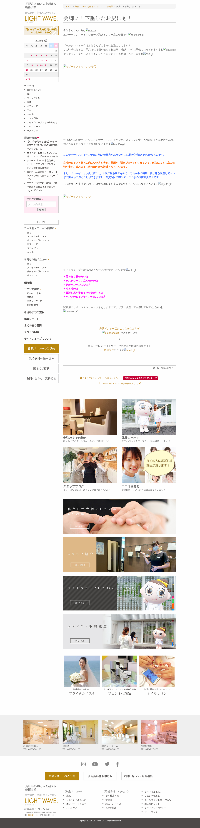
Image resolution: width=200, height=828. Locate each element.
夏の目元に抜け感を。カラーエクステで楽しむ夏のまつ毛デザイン (42, 175)
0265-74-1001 (74, 749)
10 (27, 60)
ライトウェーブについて (38, 338)
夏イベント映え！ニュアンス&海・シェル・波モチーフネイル (42, 154)
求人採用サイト (152, 803)
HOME (41, 222)
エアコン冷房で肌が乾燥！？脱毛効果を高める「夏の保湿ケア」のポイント (42, 187)
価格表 (28, 282)
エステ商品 (32, 118)
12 (36, 60)
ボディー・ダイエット (38, 240)
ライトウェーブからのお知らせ (42, 122)
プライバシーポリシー (155, 807)
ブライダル (32, 248)
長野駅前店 (32, 305)
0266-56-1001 (113, 749)
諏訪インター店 (34, 301)
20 (41, 65)
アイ (29, 110)
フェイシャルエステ (37, 236)
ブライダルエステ (153, 791)
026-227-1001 (152, 749)
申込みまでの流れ (34, 312)
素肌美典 (109, 349)
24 (27, 69)
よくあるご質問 (33, 325)
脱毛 (29, 94)
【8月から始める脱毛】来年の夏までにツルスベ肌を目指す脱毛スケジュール (42, 145)
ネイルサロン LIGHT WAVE (158, 799)
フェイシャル (33, 98)
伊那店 (30, 297)
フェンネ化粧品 (152, 795)
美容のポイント (34, 89)
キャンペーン (33, 126)
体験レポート (31, 319)
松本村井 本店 (34, 293)
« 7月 (28, 79)
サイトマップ (151, 811)
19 (36, 65)
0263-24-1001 (33, 815)
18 (31, 65)
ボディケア (32, 106)
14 (46, 60)
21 (46, 65)
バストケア (32, 130)
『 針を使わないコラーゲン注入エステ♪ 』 (101, 378)
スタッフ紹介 (31, 332)
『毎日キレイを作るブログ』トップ (140, 378)
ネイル (30, 114)
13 (41, 60)
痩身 (29, 102)
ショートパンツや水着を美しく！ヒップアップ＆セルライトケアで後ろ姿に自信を (42, 164)
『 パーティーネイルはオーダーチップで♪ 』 (118, 383)
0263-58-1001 (35, 749)
